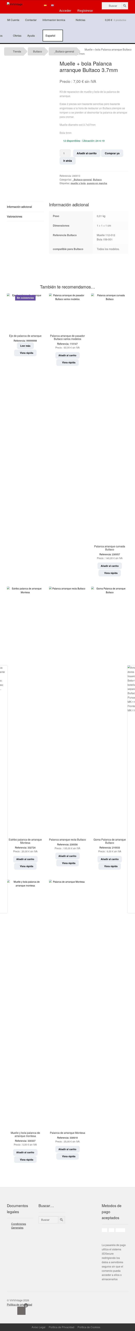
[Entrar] (65, 5)
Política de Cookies (89, 1327)
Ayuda (31, 35)
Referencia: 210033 (110, 845)
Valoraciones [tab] (14, 216)
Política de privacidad (19, 1304)
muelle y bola (78, 183)
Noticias (80, 20)
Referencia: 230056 (67, 844)
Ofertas (17, 35)
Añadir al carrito (87, 153)
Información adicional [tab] (19, 207)
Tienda (17, 51)
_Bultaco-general (64, 51)
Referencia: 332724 (25, 845)
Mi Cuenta (13, 20)
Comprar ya (112, 153)
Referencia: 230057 (109, 552)
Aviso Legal (38, 1327)
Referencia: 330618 (67, 1137)
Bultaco (37, 51)
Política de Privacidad (61, 1327)
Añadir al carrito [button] (67, 355)
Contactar (31, 20)
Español (50, 35)
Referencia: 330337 (25, 1138)
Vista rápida (26, 352)
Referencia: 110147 (67, 341)
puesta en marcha (97, 183)
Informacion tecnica (53, 20)
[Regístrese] (85, 5)
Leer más (25, 345)
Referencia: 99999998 (25, 319)
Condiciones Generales (18, 1226)
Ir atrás (67, 161)
